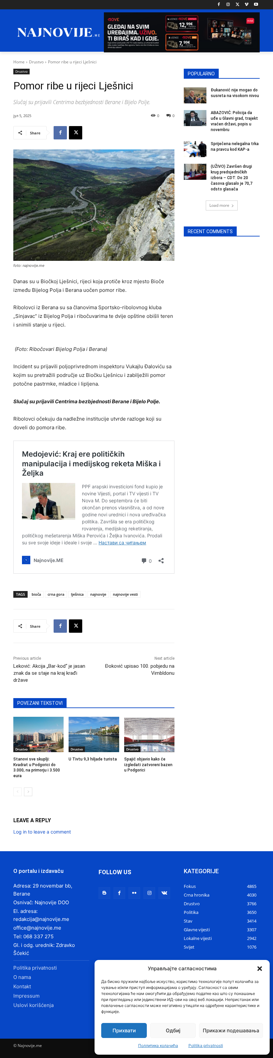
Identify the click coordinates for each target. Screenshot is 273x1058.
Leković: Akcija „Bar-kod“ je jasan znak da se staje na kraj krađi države (49, 673)
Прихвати (124, 1030)
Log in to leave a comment (42, 832)
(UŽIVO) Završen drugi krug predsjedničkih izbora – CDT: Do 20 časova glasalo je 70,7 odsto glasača (231, 177)
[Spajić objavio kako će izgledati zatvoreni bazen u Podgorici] (149, 734)
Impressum (26, 996)
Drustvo (36, 62)
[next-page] (28, 791)
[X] (237, 5)
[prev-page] (17, 791)
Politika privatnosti (205, 1045)
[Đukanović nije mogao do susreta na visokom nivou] (195, 95)
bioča (36, 594)
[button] (259, 968)
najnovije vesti (125, 594)
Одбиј (173, 1030)
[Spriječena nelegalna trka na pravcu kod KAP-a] (195, 149)
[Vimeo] (246, 5)
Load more (219, 205)
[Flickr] (134, 893)
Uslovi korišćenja (33, 1005)
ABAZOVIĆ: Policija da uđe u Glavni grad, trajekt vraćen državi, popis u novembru (234, 121)
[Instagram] (228, 5)
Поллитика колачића (158, 1045)
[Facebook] (219, 5)
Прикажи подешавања (231, 1030)
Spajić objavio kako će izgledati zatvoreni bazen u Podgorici (148, 765)
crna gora (56, 594)
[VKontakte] (164, 893)
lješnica (77, 594)
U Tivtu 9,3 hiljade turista (93, 759)
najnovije (98, 594)
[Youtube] (256, 5)
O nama (22, 977)
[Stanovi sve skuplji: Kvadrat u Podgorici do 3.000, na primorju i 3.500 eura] (38, 734)
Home (19, 62)
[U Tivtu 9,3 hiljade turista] (94, 734)
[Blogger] (104, 893)
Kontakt (22, 986)
